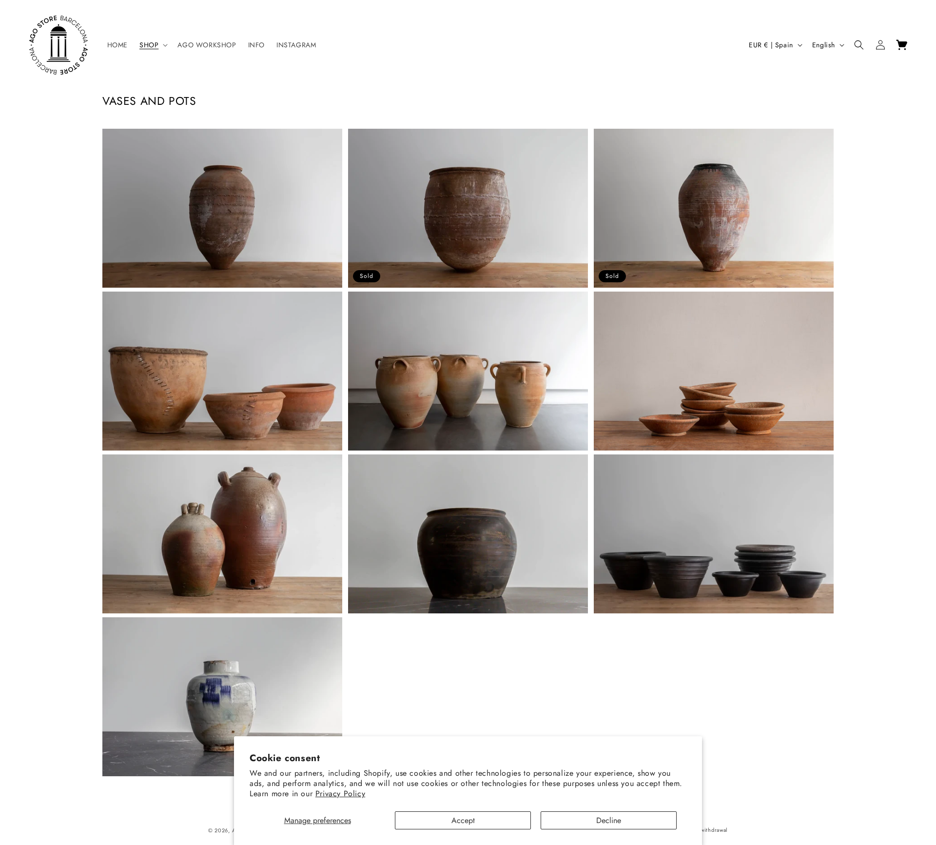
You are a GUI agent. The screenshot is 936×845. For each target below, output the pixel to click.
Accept (463, 820)
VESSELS (125, 465)
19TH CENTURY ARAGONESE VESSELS (185, 302)
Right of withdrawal (703, 830)
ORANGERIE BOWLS (640, 302)
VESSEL (122, 139)
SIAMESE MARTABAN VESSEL (413, 465)
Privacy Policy (340, 793)
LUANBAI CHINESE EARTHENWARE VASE (191, 627)
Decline (608, 820)
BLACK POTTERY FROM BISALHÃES (670, 465)
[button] (153, 45)
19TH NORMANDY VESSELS (409, 302)
